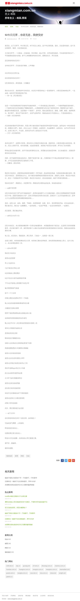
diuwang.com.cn (47, 566)
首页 (6, 26)
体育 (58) (8, 543)
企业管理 (42, 595)
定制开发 (20, 595)
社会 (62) (8, 539)
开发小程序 (5, 595)
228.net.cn (9, 566)
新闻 (11, 26)
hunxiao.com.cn (11, 569)
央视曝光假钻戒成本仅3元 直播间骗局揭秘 (19, 485)
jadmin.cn (9, 576)
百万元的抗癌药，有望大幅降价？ (16, 507)
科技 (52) (8, 548)
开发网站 (13, 595)
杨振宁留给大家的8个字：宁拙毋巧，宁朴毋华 (21, 478)
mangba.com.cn (22, 573)
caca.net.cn (33, 573)
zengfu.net (62, 573)
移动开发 (35, 595)
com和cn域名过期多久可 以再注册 (16, 496)
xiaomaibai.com (65, 569)
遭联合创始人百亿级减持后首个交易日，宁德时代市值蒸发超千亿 (26, 502)
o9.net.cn (36, 566)
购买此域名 (51, 595)
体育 (16, 456)
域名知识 (9, 456)
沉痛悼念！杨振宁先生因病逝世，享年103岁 (20, 481)
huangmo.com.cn (24, 569)
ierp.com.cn (43, 573)
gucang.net (26, 566)
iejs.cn (18, 566)
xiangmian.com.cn (12, 39)
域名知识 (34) (9, 552)
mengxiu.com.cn (38, 569)
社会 (17, 26)
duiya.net (53, 573)
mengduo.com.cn (51, 569)
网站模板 (28, 595)
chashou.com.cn (60, 566)
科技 (22, 456)
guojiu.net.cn (10, 573)
